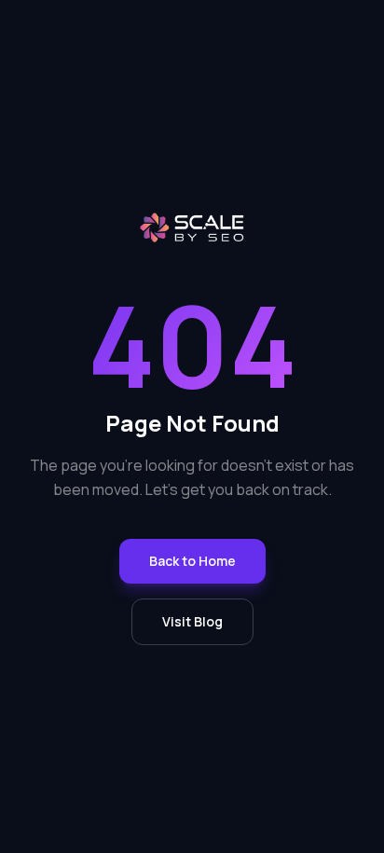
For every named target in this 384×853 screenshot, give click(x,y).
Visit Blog (192, 621)
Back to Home (192, 561)
